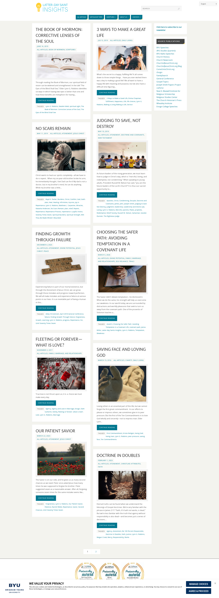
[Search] (179, 9)
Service (130, 104)
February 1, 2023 (105, 460)
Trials (131, 261)
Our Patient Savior (55, 431)
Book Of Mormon (57, 49)
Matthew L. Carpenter (67, 205)
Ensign (77, 409)
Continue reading (46, 100)
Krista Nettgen (128, 433)
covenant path (134, 327)
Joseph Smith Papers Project (168, 85)
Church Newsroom (164, 60)
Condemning (124, 201)
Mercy (110, 537)
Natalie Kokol (64, 106)
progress (66, 320)
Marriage (56, 415)
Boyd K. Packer (51, 199)
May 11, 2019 (42, 133)
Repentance (40, 211)
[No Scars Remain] (61, 154)
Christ (116, 201)
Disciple (133, 201)
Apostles (110, 201)
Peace (46, 251)
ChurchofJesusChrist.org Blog (169, 66)
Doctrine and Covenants (132, 135)
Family (55, 412)
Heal (50, 202)
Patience (48, 507)
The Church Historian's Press (168, 100)
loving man (110, 436)
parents (126, 210)
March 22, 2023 (43, 436)
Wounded (57, 218)
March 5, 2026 (104, 255)
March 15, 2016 (104, 360)
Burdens (61, 199)
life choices (131, 101)
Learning (45, 320)
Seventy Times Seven (44, 215)
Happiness (119, 101)
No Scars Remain (53, 129)
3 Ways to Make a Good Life (117, 98)
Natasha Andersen (43, 208)
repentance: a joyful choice (72, 211)
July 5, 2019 (103, 40)
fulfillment (110, 101)
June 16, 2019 (42, 46)
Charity (128, 360)
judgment (110, 207)
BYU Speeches (162, 47)
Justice (128, 534)
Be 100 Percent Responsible (132, 531)
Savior (75, 507)
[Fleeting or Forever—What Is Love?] (61, 373)
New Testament (105, 138)
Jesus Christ (78, 133)
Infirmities (64, 202)
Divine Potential (117, 258)
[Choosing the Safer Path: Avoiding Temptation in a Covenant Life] (122, 279)
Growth (38, 320)
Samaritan (136, 213)
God (78, 199)
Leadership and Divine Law (134, 207)
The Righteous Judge (111, 216)
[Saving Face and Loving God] (122, 383)
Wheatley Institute (164, 103)
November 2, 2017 (44, 350)
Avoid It (109, 324)
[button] (215, 583)
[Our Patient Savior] (61, 459)
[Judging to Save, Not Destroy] (122, 155)
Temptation (139, 330)
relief (71, 208)
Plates (132, 210)
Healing (56, 202)
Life (124, 101)
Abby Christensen (52, 314)
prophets (138, 210)
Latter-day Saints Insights (111, 330)
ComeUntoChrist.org (165, 69)
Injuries (71, 202)
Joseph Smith (129, 204)
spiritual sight (75, 106)
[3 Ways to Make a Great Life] (122, 58)
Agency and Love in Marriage (63, 409)
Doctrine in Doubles (118, 455)
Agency (48, 409)
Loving (99, 210)
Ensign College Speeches (167, 106)
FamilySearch (162, 75)
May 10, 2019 (103, 131)
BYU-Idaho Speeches (165, 53)
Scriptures (71, 49)
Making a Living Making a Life (115, 104)
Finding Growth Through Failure (63, 317)
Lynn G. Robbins (52, 106)
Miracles (79, 205)
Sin (81, 320)
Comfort (73, 199)
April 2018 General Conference (71, 314)
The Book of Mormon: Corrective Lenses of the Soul (59, 35)
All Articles (42, 49)
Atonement (115, 135)
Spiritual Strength (73, 215)
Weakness (100, 333)
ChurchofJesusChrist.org (166, 63)
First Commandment (114, 433)
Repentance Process (53, 211)
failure (47, 317)
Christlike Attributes (131, 464)
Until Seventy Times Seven (46, 323)
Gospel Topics (162, 81)
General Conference (165, 78)
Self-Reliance (122, 261)
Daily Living (127, 40)
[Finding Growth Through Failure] (61, 269)
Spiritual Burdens (59, 215)
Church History (162, 57)
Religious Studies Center (166, 97)
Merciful (119, 210)
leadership (119, 207)
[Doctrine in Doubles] (122, 485)
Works (127, 537)
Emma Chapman (134, 98)
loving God (139, 433)
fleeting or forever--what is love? (70, 412)
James (117, 204)
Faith (100, 467)
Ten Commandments (109, 439)
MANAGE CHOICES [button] (198, 584)
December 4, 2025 (44, 245)
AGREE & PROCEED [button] (199, 591)
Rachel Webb (57, 507)
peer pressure (133, 436)
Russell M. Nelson (124, 213)
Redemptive (101, 213)
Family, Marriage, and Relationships (65, 353)
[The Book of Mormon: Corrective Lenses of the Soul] (61, 66)
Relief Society (112, 213)
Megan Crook (102, 537)
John (121, 204)
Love (37, 415)
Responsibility (118, 537)
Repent (76, 208)
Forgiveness (80, 317)
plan (66, 208)
